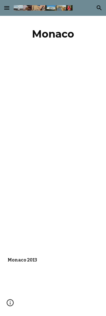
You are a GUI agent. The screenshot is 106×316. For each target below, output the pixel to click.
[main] (53, 34)
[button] (7, 8)
